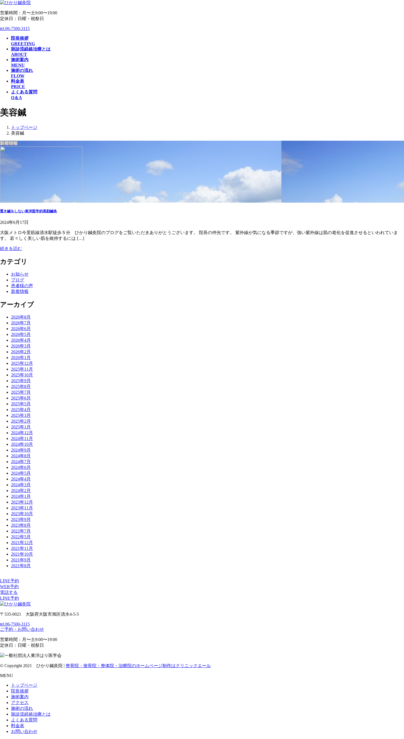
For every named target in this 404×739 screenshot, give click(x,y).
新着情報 (20, 291)
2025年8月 (21, 386)
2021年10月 (22, 554)
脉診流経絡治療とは (31, 714)
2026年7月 (21, 322)
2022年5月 (21, 536)
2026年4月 (21, 340)
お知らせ (20, 274)
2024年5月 (21, 473)
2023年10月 (22, 513)
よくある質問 (24, 720)
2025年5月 (21, 403)
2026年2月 (21, 351)
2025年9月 (21, 380)
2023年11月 (22, 508)
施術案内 (20, 696)
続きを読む (11, 248)
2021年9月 (21, 560)
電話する (9, 592)
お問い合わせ (24, 731)
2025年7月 (21, 392)
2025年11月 (22, 369)
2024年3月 (21, 484)
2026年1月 (21, 357)
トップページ (24, 685)
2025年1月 (21, 427)
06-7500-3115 (15, 28)
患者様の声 (22, 285)
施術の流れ (22, 708)
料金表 (17, 725)
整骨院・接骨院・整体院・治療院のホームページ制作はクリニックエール (138, 665)
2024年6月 (21, 467)
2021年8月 (21, 565)
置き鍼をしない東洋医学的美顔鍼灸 (28, 211)
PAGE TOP (390, 711)
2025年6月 (21, 398)
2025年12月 (22, 363)
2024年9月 (21, 450)
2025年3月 (21, 415)
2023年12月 (22, 502)
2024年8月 (21, 455)
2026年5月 (21, 334)
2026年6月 (21, 328)
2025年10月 (22, 375)
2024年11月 (22, 438)
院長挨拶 (20, 691)
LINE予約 (9, 580)
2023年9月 (21, 519)
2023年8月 (21, 525)
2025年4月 (21, 409)
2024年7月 (21, 461)
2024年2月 (21, 490)
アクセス (20, 702)
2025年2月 (21, 421)
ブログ (17, 280)
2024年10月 (22, 444)
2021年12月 (22, 542)
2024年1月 (21, 496)
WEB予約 (9, 586)
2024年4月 (21, 479)
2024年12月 (22, 432)
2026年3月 (21, 346)
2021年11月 (22, 548)
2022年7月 (21, 531)
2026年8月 (21, 317)
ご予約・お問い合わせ (22, 629)
